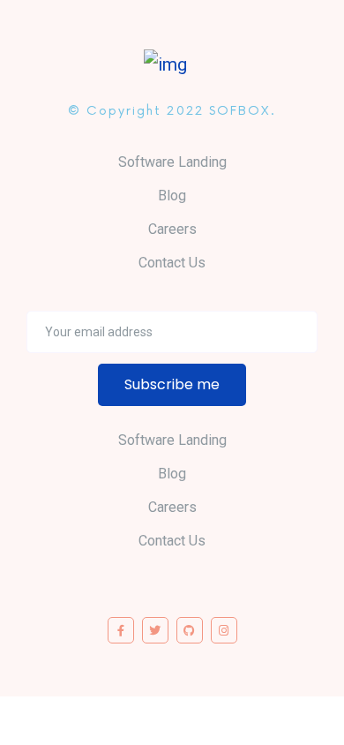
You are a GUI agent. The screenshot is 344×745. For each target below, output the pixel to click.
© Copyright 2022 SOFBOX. (171, 110)
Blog (172, 195)
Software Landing (172, 162)
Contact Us (172, 262)
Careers (172, 229)
